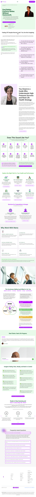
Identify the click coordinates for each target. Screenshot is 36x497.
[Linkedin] (16, 487)
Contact (12, 476)
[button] (18, 433)
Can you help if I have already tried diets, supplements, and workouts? (17, 456)
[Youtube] (15, 487)
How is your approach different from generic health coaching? (15, 445)
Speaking (21, 474)
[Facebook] (18, 487)
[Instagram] (13, 487)
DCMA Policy (33, 487)
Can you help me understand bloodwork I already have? (14, 459)
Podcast (21, 479)
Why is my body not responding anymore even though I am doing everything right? (17, 442)
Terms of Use (29, 487)
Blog (11, 478)
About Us (12, 475)
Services (12, 479)
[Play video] (33, 359)
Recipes (21, 480)
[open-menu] (17, 1)
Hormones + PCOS (30, 478)
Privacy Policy (26, 487)
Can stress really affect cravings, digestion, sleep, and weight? (16, 462)
